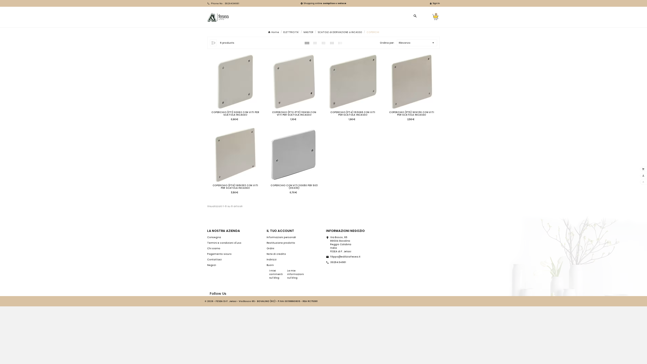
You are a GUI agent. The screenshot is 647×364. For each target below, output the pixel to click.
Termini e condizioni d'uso (224, 243)
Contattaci (214, 259)
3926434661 (338, 262)
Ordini (270, 248)
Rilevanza (417, 43)
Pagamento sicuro (219, 254)
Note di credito (276, 254)
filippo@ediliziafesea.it (345, 256)
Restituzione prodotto (281, 243)
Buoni (270, 265)
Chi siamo (213, 248)
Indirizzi (272, 259)
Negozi (211, 265)
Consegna (214, 237)
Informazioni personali (281, 237)
